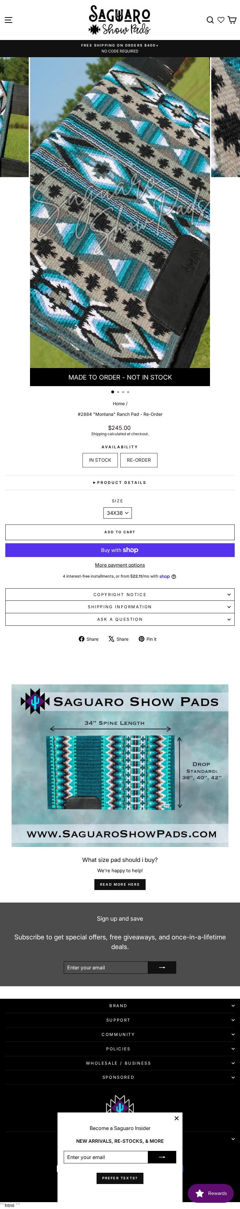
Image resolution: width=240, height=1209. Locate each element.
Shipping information (120, 606)
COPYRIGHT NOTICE (120, 594)
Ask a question (120, 619)
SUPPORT (118, 1019)
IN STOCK (100, 460)
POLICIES (118, 1048)
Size (117, 500)
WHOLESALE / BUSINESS (118, 1063)
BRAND (118, 1005)
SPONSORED (118, 1077)
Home (119, 403)
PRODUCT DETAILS (122, 482)
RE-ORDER (139, 460)
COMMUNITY (118, 1034)
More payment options (120, 565)
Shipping (99, 433)
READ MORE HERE (120, 884)
